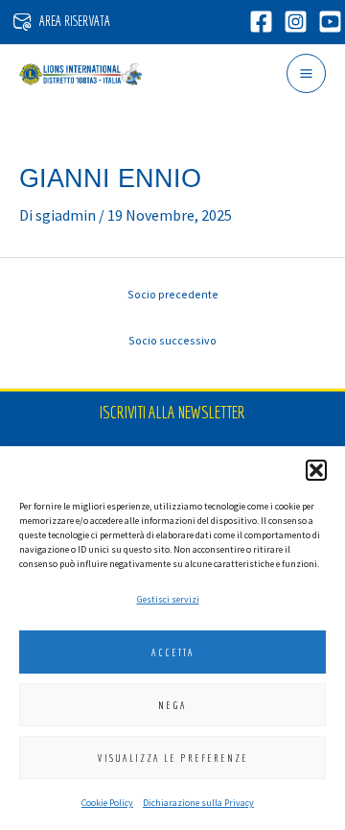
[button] (316, 470)
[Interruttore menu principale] (306, 73)
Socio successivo (172, 340)
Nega (172, 705)
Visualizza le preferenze (173, 758)
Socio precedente (172, 294)
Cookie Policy (107, 802)
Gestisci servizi (168, 599)
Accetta (173, 652)
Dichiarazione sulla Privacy (198, 802)
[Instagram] (295, 21)
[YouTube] (330, 21)
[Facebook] (261, 21)
